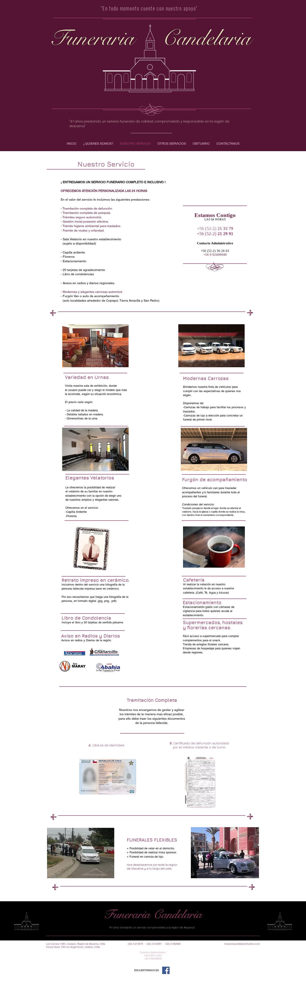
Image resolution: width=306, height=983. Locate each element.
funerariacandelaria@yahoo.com (242, 943)
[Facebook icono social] (166, 970)
